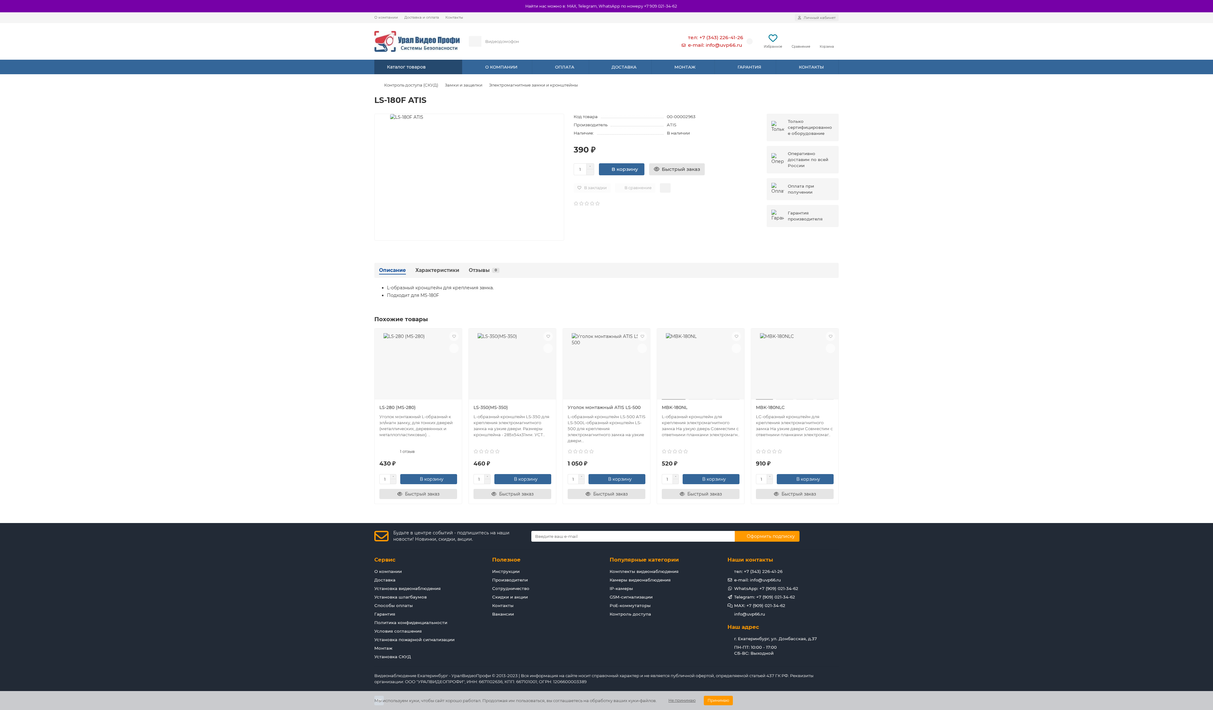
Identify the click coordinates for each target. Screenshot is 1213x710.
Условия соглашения (398, 631)
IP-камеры (621, 588)
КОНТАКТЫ (811, 66)
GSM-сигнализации (631, 596)
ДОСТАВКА (624, 66)
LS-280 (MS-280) (397, 407)
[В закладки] (454, 336)
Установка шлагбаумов (400, 596)
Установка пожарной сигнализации (414, 639)
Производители (510, 579)
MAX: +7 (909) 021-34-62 (759, 605)
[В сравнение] (454, 348)
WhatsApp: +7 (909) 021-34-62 (766, 588)
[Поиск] (656, 41)
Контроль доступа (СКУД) (411, 84)
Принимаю (718, 700)
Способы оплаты (393, 605)
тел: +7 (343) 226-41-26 (715, 37)
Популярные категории (644, 560)
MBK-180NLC (770, 407)
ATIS (671, 124)
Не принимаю (682, 700)
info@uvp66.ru (749, 614)
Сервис (384, 560)
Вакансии (503, 614)
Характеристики (437, 270)
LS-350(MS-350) (491, 407)
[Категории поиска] (475, 41)
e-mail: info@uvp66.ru (715, 45)
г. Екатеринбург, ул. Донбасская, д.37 (775, 638)
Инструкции (506, 571)
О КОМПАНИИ (501, 66)
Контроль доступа (630, 614)
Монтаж (383, 648)
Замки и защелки (463, 84)
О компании (386, 17)
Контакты (454, 17)
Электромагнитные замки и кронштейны (533, 84)
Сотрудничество (510, 588)
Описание (392, 270)
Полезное (506, 560)
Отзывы (483, 270)
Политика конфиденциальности (410, 622)
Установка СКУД (392, 656)
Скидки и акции (510, 596)
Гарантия (384, 614)
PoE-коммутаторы (630, 605)
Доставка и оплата (421, 17)
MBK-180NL (674, 407)
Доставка (384, 579)
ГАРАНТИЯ (749, 66)
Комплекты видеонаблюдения (644, 571)
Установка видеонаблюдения (407, 588)
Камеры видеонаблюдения (640, 579)
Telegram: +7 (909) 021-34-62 (764, 596)
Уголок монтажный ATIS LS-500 (604, 407)
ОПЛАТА (564, 66)
